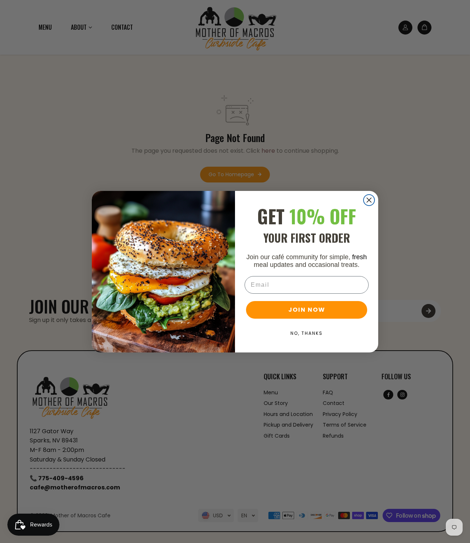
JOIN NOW (306, 309)
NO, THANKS (306, 333)
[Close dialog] (369, 200)
